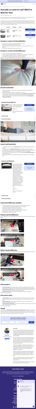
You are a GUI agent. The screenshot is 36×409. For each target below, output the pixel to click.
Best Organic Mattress (7, 292)
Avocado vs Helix (27, 312)
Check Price (30, 29)
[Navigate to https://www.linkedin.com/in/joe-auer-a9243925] (9, 338)
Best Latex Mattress (7, 305)
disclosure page (17, 18)
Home (1, 6)
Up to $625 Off (29, 168)
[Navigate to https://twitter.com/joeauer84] (7, 338)
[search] (32, 4)
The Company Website (31, 59)
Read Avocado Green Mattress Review (30, 32)
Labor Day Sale (29, 108)
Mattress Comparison (6, 6)
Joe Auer (2, 15)
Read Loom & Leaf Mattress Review (30, 37)
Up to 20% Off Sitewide (29, 109)
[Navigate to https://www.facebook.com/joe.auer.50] (5, 338)
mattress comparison (12, 23)
